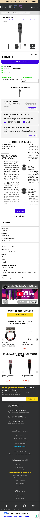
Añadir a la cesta (20, 62)
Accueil (4, 13)
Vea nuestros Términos (10, 70)
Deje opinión (20, 315)
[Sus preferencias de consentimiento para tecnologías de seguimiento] (36, 515)
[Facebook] (6, 505)
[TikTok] (15, 505)
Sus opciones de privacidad (18, 513)
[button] (8, 46)
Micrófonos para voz (18, 13)
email (28, 122)
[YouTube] (33, 505)
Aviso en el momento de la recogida (16, 517)
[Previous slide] (3, 339)
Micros (9, 13)
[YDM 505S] (19, 93)
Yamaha (27, 13)
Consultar (32, 135)
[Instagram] (24, 505)
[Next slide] (37, 339)
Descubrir (32, 108)
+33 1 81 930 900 (22, 418)
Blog (20, 485)
